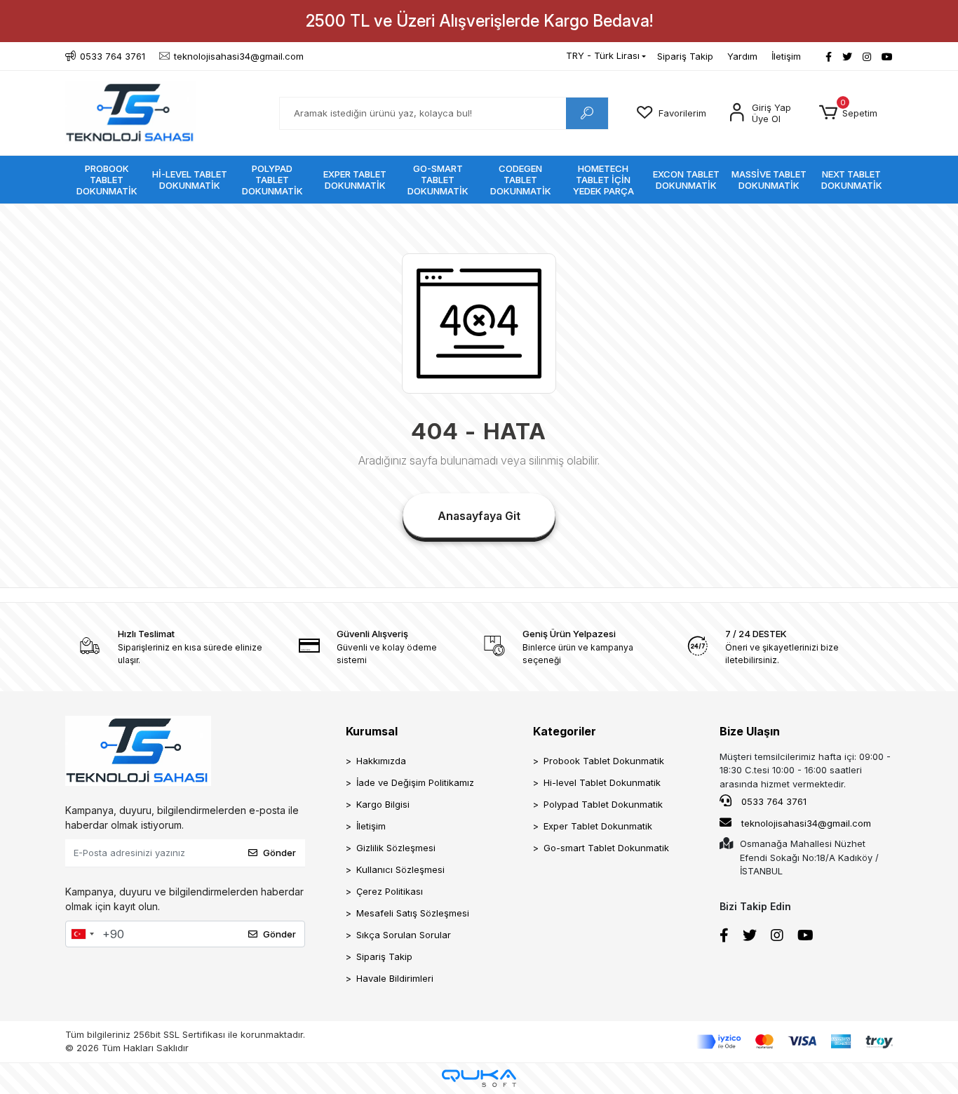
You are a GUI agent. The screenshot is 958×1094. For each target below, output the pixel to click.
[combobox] (82, 934)
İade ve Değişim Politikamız (415, 782)
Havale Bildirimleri (394, 978)
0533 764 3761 (772, 801)
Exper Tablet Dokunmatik (598, 826)
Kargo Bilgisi (383, 804)
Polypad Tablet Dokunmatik (603, 804)
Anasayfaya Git (479, 516)
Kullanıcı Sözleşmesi (400, 869)
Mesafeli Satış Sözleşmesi (412, 913)
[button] (848, 113)
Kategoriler (564, 731)
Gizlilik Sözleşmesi (396, 847)
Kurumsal (372, 731)
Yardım (742, 56)
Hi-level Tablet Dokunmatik (602, 782)
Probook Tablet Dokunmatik (604, 760)
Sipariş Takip (685, 56)
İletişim (786, 56)
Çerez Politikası (389, 891)
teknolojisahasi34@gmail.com (806, 823)
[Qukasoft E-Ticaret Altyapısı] (479, 1078)
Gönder (279, 852)
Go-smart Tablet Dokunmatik (606, 847)
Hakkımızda (381, 760)
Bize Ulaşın (750, 731)
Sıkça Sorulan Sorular (403, 934)
